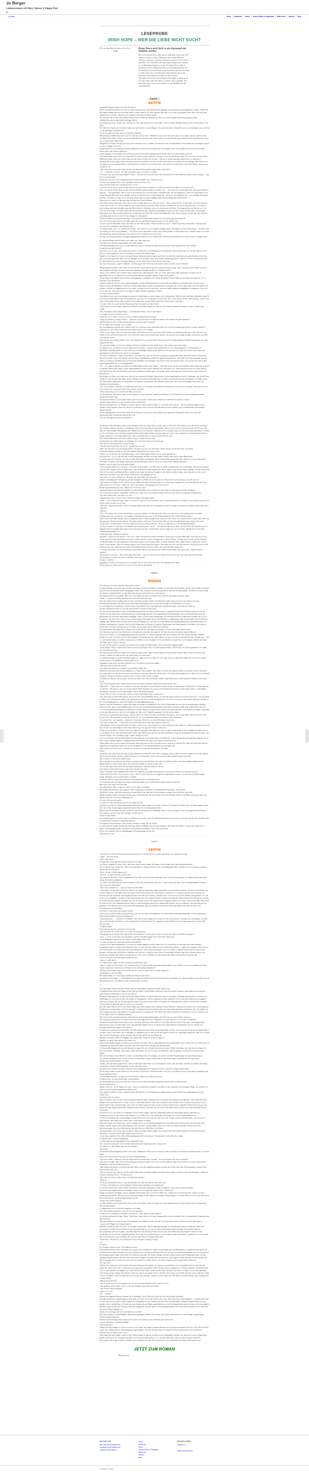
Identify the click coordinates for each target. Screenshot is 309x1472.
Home (140, 1442)
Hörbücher (142, 1444)
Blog (140, 1457)
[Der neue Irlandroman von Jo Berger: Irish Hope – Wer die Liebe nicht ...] (2, 736)
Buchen (141, 1454)
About (140, 1447)
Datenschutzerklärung (184, 1451)
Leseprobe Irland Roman (108, 1450)
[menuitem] (228, 16)
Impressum (181, 1444)
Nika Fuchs (142, 1452)
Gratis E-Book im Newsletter (148, 1449)
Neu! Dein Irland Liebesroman (110, 1444)
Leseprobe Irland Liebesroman (110, 1447)
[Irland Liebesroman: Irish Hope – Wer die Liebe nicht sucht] (307, 736)
